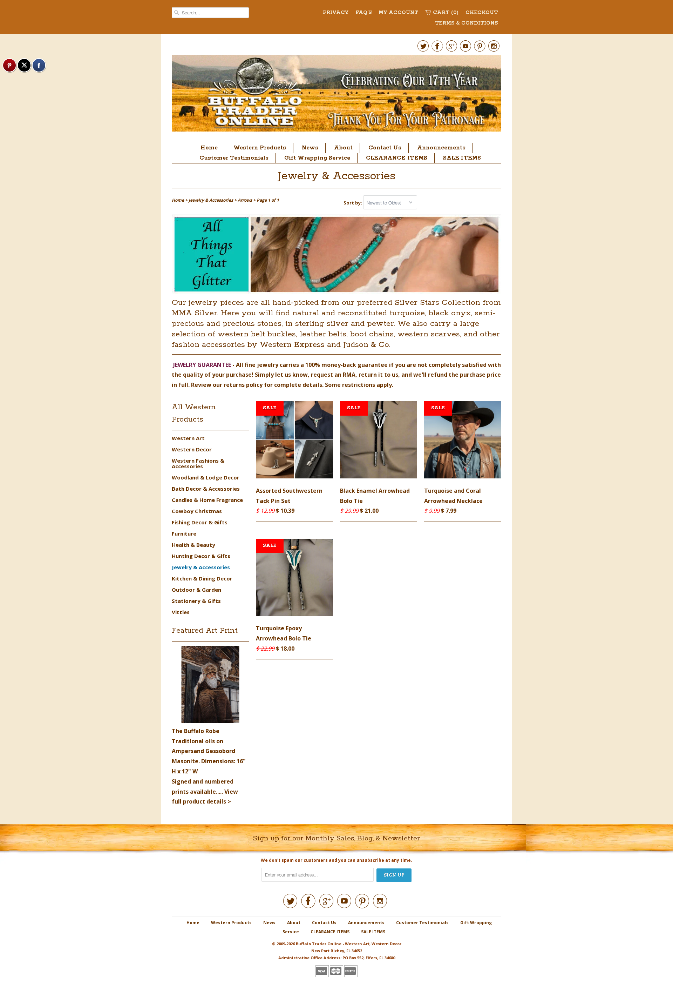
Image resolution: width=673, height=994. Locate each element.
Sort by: (353, 203)
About (343, 148)
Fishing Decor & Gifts (199, 522)
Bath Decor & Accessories (206, 488)
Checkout (481, 12)
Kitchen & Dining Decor (202, 578)
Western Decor (192, 449)
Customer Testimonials (233, 158)
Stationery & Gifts (196, 600)
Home (209, 148)
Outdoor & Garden (196, 589)
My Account (398, 12)
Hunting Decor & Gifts (201, 555)
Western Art (188, 438)
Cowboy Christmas (197, 511)
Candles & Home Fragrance (207, 499)
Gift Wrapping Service (317, 158)
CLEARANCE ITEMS (396, 158)
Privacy (335, 12)
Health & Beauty (193, 544)
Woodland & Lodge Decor (205, 477)
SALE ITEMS (462, 158)
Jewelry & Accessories (336, 176)
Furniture (184, 533)
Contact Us (384, 148)
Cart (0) (445, 12)
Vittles (181, 612)
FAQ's (363, 12)
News (310, 148)
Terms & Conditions (466, 23)
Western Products (259, 148)
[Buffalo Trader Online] (336, 95)
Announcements (441, 148)
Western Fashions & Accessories (198, 463)
